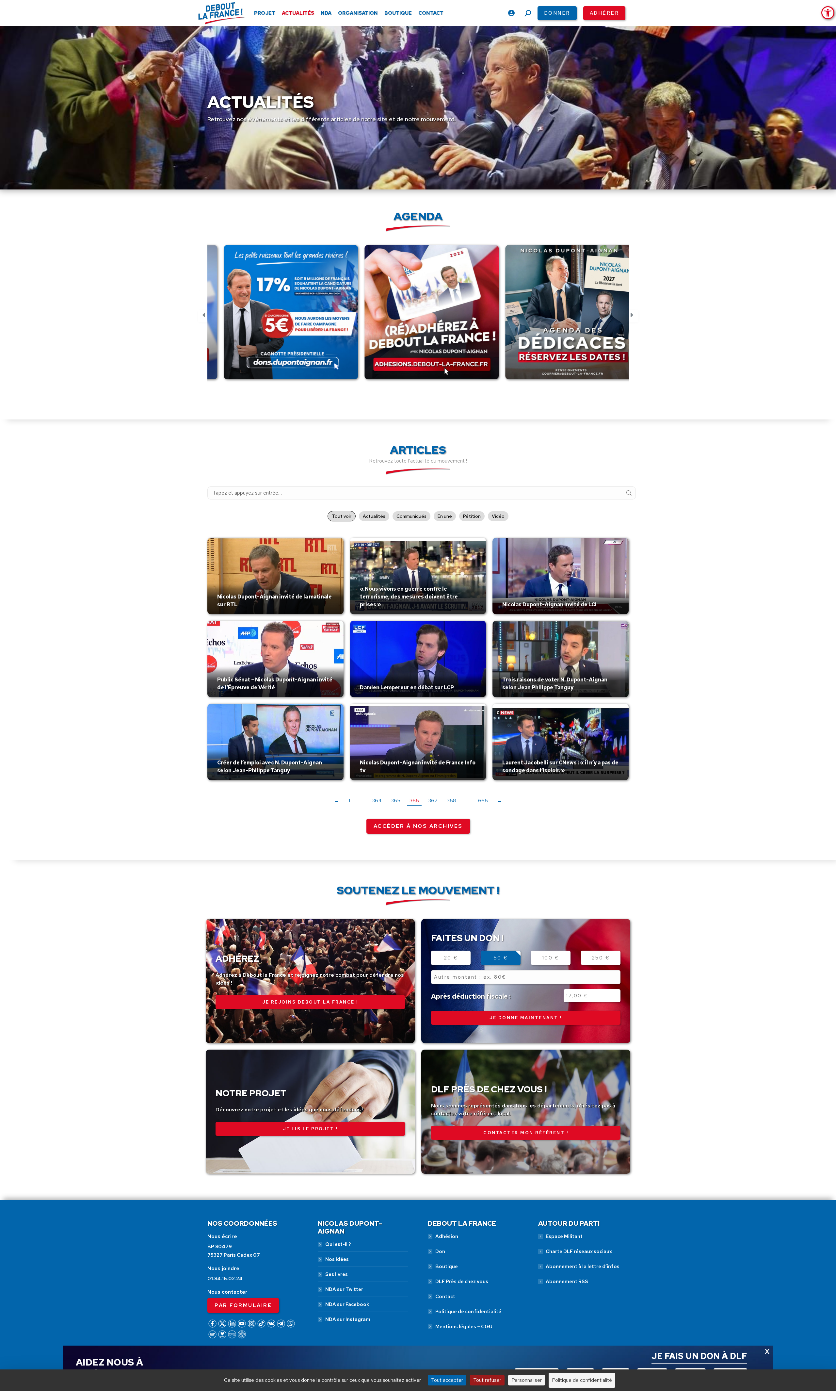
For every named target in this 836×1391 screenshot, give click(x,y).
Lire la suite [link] (232, 612)
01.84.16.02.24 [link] (225, 1278)
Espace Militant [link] (564, 1236)
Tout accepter (447, 1380)
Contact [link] (445, 1296)
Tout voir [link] (341, 516)
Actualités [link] (374, 516)
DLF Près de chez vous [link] (461, 1281)
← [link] (336, 800)
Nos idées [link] (337, 1259)
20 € (451, 958)
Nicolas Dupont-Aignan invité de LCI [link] (549, 604)
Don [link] (440, 1251)
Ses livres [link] (336, 1274)
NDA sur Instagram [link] (347, 1319)
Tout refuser (487, 1380)
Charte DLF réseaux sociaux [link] (579, 1251)
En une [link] (445, 516)
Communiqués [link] (411, 516)
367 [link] (433, 800)
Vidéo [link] (498, 516)
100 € (550, 958)
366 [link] (414, 800)
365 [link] (395, 800)
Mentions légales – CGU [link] (463, 1326)
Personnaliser (526, 1380)
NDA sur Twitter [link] (344, 1289)
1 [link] (349, 800)
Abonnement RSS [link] (567, 1281)
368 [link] (451, 800)
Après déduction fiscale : (471, 996)
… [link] (361, 800)
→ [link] (499, 800)
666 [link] (483, 800)
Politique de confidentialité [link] (468, 1311)
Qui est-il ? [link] (338, 1244)
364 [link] (377, 800)
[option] (277, 315)
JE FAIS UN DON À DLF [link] (699, 1356)
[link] (827, 12)
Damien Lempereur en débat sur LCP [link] (407, 687)
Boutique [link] (446, 1266)
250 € (601, 958)
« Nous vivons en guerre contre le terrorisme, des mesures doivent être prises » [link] (409, 596)
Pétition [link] (472, 516)
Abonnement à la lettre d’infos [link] (582, 1266)
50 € (501, 958)
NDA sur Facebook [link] (347, 1304)
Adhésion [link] (446, 1236)
